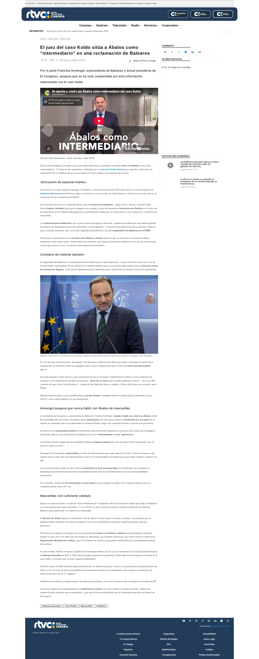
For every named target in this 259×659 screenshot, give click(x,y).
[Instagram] (209, 621)
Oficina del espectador (220, 626)
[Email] (199, 52)
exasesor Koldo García (112, 169)
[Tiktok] (202, 621)
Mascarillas (86, 606)
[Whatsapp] (227, 621)
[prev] (224, 31)
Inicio (43, 39)
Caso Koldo (71, 606)
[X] (165, 52)
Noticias (53, 39)
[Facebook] (172, 52)
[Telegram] (186, 52)
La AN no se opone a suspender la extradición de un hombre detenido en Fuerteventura (198, 181)
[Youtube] (183, 621)
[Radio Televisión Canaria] (45, 14)
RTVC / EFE (48, 60)
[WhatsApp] (179, 52)
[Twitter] (196, 621)
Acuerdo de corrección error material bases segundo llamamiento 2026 (77, 31)
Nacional (66, 39)
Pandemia (101, 606)
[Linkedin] (192, 52)
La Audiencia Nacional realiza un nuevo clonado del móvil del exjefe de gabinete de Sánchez (199, 164)
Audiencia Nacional (50, 193)
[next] (229, 31)
